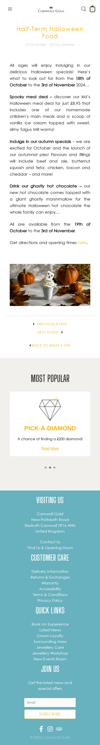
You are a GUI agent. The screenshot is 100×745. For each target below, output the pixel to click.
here (82, 242)
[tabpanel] (50, 424)
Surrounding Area (50, 641)
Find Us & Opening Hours (50, 547)
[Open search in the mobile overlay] (83, 9)
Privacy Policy (50, 600)
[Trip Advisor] (59, 729)
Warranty (50, 583)
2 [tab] (50, 468)
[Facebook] (41, 729)
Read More (50, 448)
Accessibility (50, 588)
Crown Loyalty (50, 635)
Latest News (50, 629)
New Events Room (50, 658)
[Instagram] (50, 729)
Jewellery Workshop (50, 653)
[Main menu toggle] (10, 9)
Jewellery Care (50, 647)
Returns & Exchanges (50, 577)
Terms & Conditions (50, 594)
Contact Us (50, 541)
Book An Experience (50, 624)
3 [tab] (54, 468)
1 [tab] (46, 468)
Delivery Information (50, 571)
